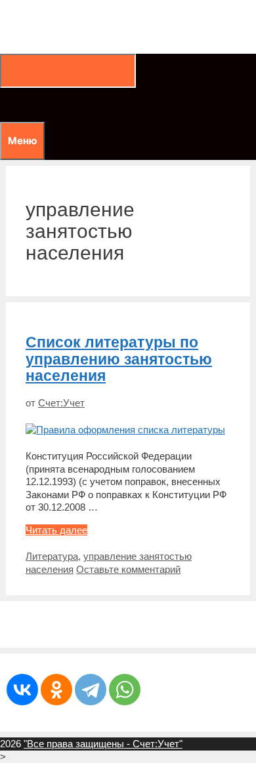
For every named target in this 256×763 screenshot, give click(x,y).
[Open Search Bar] (6, 104)
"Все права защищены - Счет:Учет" (103, 743)
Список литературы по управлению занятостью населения (119, 359)
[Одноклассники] (56, 689)
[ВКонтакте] (22, 689)
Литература (52, 556)
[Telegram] (90, 689)
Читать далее (56, 530)
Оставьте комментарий (128, 569)
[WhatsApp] (124, 689)
